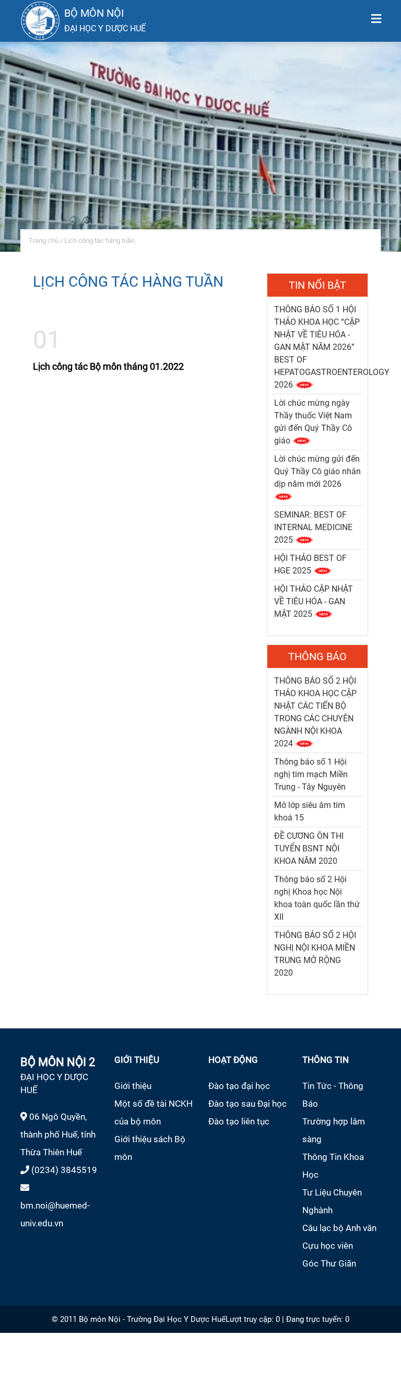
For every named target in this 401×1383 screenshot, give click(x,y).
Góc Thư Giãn (329, 1263)
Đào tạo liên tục (238, 1121)
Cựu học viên (327, 1245)
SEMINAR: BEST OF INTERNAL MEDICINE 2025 (313, 527)
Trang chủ (43, 240)
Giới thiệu (132, 1086)
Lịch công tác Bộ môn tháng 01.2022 (108, 366)
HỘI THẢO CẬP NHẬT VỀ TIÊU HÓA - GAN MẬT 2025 (313, 601)
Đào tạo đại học (239, 1086)
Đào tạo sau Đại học (247, 1103)
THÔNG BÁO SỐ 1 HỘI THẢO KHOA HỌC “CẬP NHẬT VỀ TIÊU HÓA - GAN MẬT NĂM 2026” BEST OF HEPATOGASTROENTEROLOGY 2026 (332, 347)
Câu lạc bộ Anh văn (339, 1228)
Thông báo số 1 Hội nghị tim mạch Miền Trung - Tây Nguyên (311, 774)
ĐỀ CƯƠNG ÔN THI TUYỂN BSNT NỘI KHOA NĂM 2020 (309, 848)
